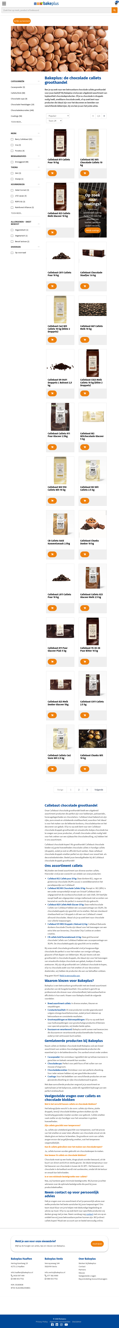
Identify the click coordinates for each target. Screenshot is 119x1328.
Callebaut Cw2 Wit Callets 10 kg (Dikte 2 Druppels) (59, 329)
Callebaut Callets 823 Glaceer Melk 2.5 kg (91, 596)
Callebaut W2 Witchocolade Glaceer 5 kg (92, 436)
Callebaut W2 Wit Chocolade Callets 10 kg (91, 162)
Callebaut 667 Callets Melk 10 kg (91, 327)
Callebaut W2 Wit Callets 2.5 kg (89, 488)
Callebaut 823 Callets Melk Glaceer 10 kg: (66, 904)
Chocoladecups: (55, 1063)
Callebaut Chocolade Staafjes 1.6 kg (91, 274)
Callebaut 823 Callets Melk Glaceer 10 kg (59, 214)
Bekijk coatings (92, 230)
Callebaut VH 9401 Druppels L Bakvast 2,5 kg (60, 382)
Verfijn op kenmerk (22, 21)
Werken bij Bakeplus (87, 1263)
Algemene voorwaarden (60, 1321)
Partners (82, 1269)
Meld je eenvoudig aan (70, 975)
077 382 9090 (52, 1275)
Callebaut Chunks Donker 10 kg (89, 542)
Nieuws (82, 1273)
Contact (82, 1266)
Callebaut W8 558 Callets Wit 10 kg (57, 488)
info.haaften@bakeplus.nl (22, 1272)
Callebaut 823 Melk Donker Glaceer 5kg (58, 703)
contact (89, 1214)
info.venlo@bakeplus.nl (55, 1272)
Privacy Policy (42, 1321)
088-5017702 (18, 1278)
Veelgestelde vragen (87, 1276)
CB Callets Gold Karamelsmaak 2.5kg (59, 542)
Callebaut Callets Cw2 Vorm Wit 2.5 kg (59, 756)
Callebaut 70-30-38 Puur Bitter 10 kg (90, 649)
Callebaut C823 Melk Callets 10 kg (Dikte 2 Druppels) (91, 382)
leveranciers (102, 1029)
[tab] (25, 81)
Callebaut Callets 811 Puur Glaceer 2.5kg (59, 435)
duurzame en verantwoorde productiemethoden (72, 1032)
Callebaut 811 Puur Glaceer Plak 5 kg (57, 649)
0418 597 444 (18, 1275)
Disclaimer (76, 1321)
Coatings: (52, 1076)
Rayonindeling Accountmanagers (93, 1279)
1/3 (98, 116)
